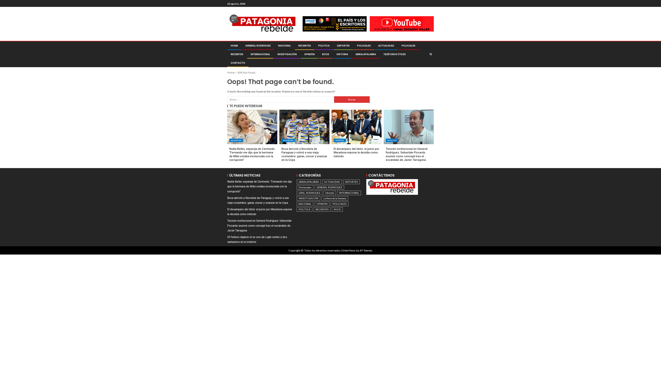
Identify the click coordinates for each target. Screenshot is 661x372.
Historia (342, 54)
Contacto (238, 63)
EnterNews (348, 250)
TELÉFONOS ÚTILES (394, 54)
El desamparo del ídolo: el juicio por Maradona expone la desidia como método (356, 152)
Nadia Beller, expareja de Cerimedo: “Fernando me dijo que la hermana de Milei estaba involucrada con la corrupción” (259, 186)
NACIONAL (284, 45)
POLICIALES (364, 45)
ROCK (325, 54)
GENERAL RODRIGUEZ (258, 45)
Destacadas (305, 187)
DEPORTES (343, 45)
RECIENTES (304, 45)
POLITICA (324, 45)
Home (234, 45)
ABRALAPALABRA (365, 54)
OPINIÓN (309, 54)
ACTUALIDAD (386, 45)
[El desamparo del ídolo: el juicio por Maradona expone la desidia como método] (357, 127)
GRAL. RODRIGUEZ (309, 192)
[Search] (431, 54)
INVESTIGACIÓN (287, 54)
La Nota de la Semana (334, 198)
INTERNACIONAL (260, 54)
